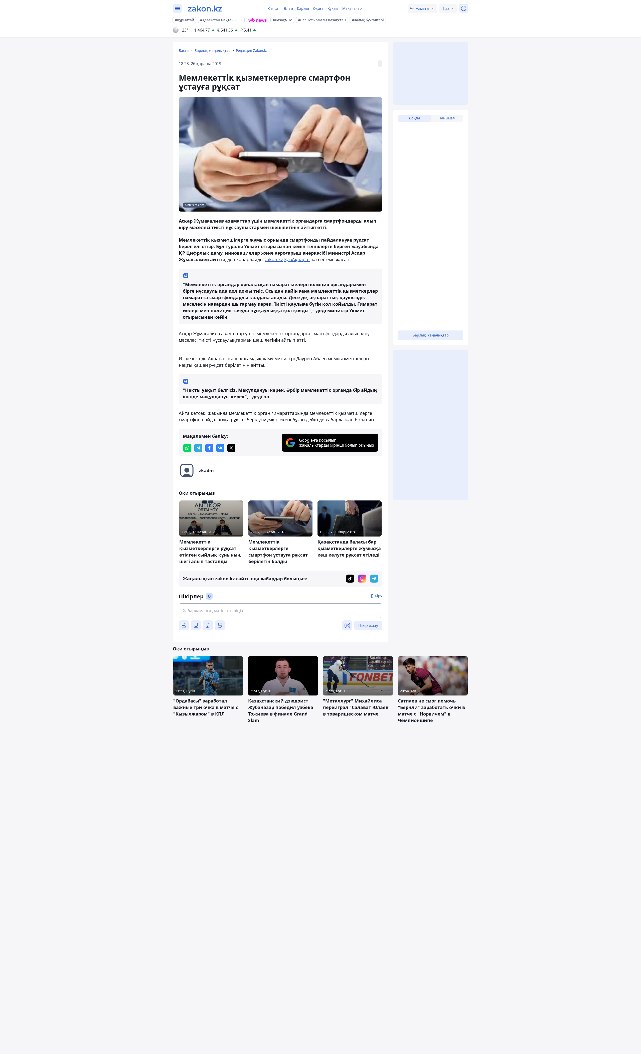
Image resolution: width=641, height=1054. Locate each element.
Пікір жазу (368, 625)
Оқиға (318, 8)
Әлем (288, 8)
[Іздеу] (463, 8)
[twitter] (231, 447)
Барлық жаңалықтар (213, 50)
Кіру (378, 595)
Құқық (333, 8)
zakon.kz (274, 259)
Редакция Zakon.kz (252, 50)
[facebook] (209, 447)
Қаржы (303, 8)
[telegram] (198, 447)
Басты (184, 50)
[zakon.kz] (205, 9)
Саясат (274, 8)
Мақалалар (352, 8)
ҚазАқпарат (297, 259)
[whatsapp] (187, 447)
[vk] (220, 447)
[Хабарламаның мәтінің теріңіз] (280, 610)
